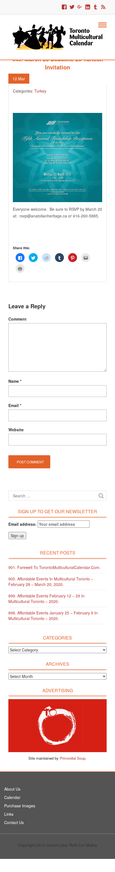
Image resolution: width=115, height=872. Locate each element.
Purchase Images (19, 805)
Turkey (40, 91)
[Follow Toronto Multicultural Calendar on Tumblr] (95, 7)
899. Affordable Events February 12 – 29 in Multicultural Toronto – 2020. (46, 598)
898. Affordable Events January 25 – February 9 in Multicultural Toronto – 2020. (53, 615)
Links (8, 814)
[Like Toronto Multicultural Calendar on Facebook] (64, 7)
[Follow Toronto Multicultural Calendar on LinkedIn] (87, 7)
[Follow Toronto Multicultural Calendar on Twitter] (72, 7)
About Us (12, 789)
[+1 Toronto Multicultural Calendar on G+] (80, 7)
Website (16, 429)
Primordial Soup (72, 758)
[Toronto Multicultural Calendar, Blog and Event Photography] (57, 36)
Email (14, 405)
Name (14, 381)
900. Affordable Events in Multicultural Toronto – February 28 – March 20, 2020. (50, 581)
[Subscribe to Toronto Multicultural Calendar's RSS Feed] (103, 7)
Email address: (23, 524)
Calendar (12, 797)
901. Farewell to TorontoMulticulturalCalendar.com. (54, 567)
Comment (17, 319)
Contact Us (14, 822)
